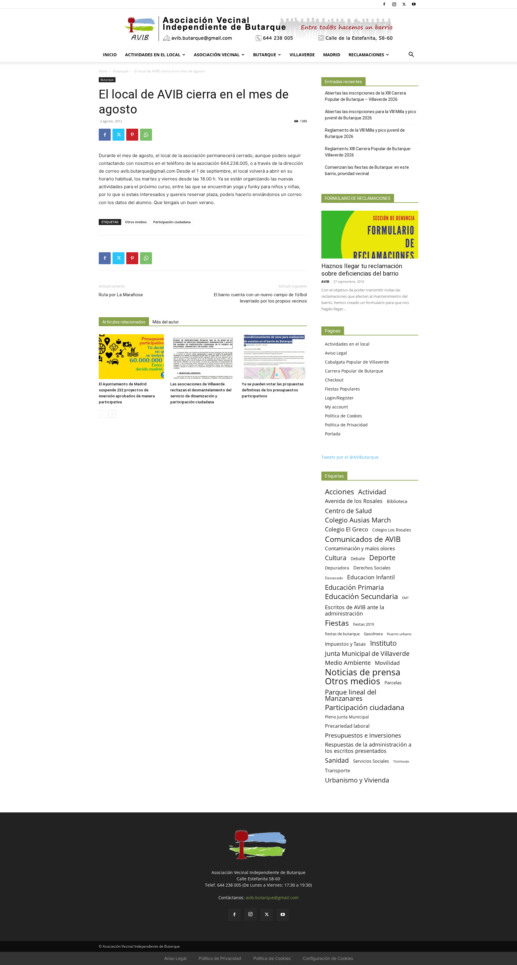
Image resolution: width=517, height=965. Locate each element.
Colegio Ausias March (358, 520)
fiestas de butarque (342, 633)
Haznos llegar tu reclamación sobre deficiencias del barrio (361, 269)
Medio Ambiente (348, 662)
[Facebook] (384, 4)
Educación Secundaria (361, 596)
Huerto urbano (399, 633)
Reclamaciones (366, 54)
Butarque (264, 54)
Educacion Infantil (371, 577)
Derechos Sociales (371, 568)
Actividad (372, 492)
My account (336, 407)
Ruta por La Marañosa (121, 294)
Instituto (383, 643)
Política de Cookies (343, 416)
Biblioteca (397, 501)
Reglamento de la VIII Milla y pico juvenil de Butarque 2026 (365, 133)
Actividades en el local (152, 54)
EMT (405, 598)
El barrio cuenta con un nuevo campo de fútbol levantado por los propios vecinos (260, 298)
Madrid (331, 54)
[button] (411, 55)
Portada (332, 434)
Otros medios (136, 222)
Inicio (110, 54)
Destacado (334, 577)
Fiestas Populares (342, 389)
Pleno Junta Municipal (347, 717)
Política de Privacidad (346, 425)
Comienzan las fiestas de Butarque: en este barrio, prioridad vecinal (367, 170)
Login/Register (339, 398)
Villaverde (302, 54)
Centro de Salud (348, 510)
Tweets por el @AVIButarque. (350, 457)
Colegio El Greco (346, 529)
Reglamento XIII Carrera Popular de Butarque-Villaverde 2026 (368, 151)
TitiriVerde (401, 761)
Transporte (337, 771)
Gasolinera (373, 633)
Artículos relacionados (123, 322)
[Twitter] (403, 4)
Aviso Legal (336, 353)
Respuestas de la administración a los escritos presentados (368, 747)
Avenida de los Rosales (354, 501)
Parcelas (393, 683)
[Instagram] (394, 4)
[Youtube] (413, 4)
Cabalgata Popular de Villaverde (357, 362)
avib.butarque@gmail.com (272, 897)
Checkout (334, 380)
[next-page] (112, 414)
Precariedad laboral (347, 726)
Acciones (339, 491)
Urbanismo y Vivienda (357, 780)
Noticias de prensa (362, 672)
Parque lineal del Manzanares (350, 695)
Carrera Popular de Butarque (354, 371)
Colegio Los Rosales (391, 530)
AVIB (325, 281)
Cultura (335, 557)
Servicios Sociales (371, 761)
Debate (358, 558)
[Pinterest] (132, 135)
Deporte (382, 557)
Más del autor (166, 322)
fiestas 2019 (363, 624)
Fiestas (337, 623)
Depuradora (337, 568)
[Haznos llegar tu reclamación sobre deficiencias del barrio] (369, 235)
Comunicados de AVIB (363, 539)
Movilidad (387, 662)
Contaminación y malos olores (360, 548)
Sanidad (337, 760)
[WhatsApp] (146, 135)
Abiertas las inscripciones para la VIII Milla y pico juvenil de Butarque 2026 (370, 114)
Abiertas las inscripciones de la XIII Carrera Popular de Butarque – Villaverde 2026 (365, 96)
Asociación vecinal (217, 54)
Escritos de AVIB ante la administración (354, 610)
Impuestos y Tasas (345, 644)
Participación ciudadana (172, 222)
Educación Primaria (354, 587)
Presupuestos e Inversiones (363, 735)
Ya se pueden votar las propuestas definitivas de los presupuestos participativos (273, 390)
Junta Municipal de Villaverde (367, 653)
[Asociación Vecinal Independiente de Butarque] (258, 28)
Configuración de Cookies (328, 958)
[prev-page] (102, 414)
